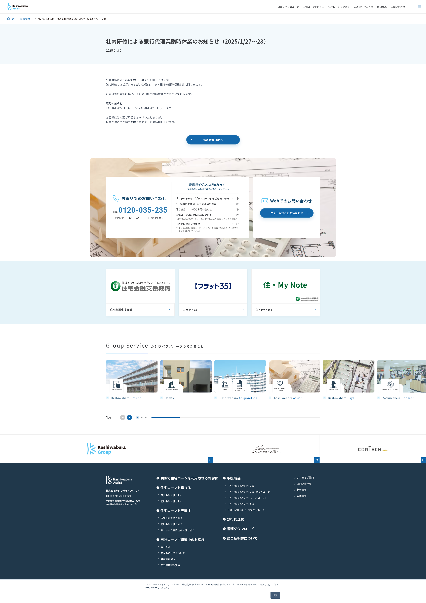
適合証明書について (242, 538)
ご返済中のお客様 (363, 6)
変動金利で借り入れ (171, 501)
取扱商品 (382, 6)
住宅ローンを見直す (339, 6)
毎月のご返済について (173, 553)
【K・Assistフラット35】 (241, 485)
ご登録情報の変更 (170, 565)
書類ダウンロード (240, 529)
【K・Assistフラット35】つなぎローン (248, 491)
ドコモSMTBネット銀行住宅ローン (246, 509)
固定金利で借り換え (171, 518)
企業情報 (302, 495)
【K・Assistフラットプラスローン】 (247, 497)
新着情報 (302, 489)
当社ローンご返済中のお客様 (183, 540)
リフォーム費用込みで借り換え (178, 530)
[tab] (137, 417)
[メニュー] (419, 6)
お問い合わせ (398, 6)
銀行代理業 (235, 519)
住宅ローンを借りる (313, 6)
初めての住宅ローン (288, 6)
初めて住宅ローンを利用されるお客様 (189, 478)
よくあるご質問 (305, 477)
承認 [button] (275, 595)
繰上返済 (166, 547)
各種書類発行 (168, 559)
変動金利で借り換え (171, 524)
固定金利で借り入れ (171, 495)
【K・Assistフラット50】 (241, 503)
